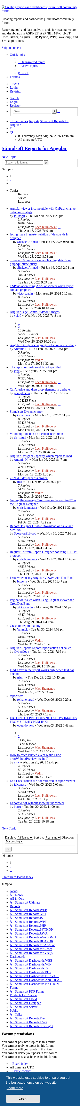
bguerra (22, 581)
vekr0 (17, 315)
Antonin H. (21, 349)
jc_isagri (19, 216)
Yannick (22, 629)
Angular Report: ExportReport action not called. (41, 648)
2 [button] (10, 180)
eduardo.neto (25, 725)
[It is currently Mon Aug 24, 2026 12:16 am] (11, 132)
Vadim (39, 360)
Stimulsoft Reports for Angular (34, 148)
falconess (20, 784)
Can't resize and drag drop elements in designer (40, 389)
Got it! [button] (23, 1098)
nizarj (20, 677)
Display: (11, 837)
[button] (11, 183)
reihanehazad (25, 699)
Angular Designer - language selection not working (43, 345)
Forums (15, 77)
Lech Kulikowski (46, 227)
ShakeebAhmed (27, 241)
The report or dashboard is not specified (35, 367)
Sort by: (39, 837)
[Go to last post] (59, 227)
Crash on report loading (25, 625)
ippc (16, 371)
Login (14, 102)
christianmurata (27, 507)
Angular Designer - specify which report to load (41, 456)
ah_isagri (20, 437)
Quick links (17, 54)
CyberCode (21, 651)
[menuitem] (31, 62)
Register (15, 105)
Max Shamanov (45, 688)
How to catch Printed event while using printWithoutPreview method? (35, 756)
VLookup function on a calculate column (36, 433)
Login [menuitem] (14, 87)
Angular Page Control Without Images (34, 312)
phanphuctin (22, 393)
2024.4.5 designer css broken (29, 478)
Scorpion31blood (25, 533)
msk (20, 481)
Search (14, 98)
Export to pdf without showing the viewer (37, 803)
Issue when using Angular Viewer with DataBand (42, 577)
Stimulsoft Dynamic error (26, 411)
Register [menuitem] (15, 91)
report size (16, 696)
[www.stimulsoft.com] (40, 9)
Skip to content (11, 47)
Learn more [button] (15, 1088)
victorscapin (25, 293)
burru (17, 806)
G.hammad (24, 415)
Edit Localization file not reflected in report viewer (42, 781)
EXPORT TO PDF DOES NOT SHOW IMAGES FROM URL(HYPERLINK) (43, 719)
